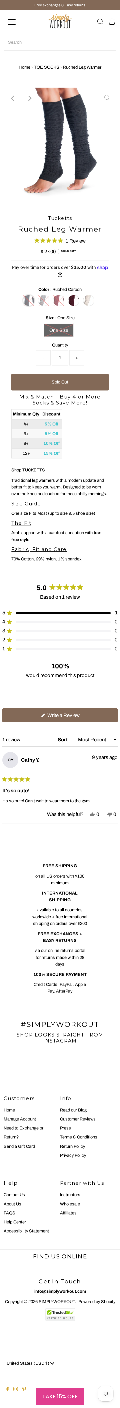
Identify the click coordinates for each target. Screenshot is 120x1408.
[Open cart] (112, 22)
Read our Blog (73, 1110)
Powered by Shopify (96, 1301)
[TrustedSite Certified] (60, 1314)
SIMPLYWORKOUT (57, 1301)
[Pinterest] (24, 1390)
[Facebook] (8, 1390)
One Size (58, 330)
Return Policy (72, 1146)
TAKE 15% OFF (60, 1396)
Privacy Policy (73, 1155)
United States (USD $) (28, 1363)
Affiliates (68, 1213)
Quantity (60, 345)
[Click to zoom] (107, 98)
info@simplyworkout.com (60, 1291)
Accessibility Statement (26, 1231)
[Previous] (13, 98)
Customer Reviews (78, 1119)
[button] (60, 241)
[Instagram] (16, 1390)
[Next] (29, 98)
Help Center (15, 1222)
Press (65, 1128)
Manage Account (20, 1119)
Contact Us (14, 1194)
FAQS (9, 1213)
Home (24, 67)
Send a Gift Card (19, 1146)
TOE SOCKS (46, 67)
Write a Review (72, 717)
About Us (12, 1204)
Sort (63, 739)
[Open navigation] (16, 22)
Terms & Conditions (78, 1137)
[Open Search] (100, 22)
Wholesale (70, 1204)
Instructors (70, 1194)
